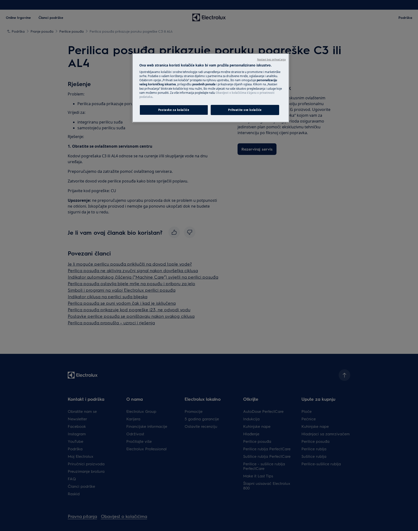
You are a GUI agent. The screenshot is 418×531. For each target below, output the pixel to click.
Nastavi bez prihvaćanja (271, 59)
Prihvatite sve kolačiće (245, 110)
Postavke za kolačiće (173, 110)
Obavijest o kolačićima (231, 93)
